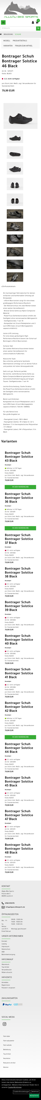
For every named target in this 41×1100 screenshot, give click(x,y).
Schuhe (18, 34)
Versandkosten (7, 970)
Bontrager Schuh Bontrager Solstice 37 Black (19, 539)
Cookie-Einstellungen (21, 1092)
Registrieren (6, 985)
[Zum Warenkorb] (37, 23)
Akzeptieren (34, 1096)
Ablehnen (35, 1092)
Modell (6, 41)
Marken (5, 1067)
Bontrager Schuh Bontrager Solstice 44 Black (19, 748)
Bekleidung (8, 34)
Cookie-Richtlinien (15, 1088)
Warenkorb (5, 964)
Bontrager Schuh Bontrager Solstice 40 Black (19, 640)
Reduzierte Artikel (9, 1063)
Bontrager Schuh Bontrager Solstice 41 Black (19, 673)
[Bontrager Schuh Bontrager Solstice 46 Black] (20, 116)
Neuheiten (6, 1058)
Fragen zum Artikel (23, 46)
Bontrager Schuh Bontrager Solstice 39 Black (19, 606)
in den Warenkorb (20, 487)
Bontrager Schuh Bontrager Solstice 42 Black (19, 707)
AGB (3, 952)
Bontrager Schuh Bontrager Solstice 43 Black (19, 457)
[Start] (1, 34)
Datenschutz (6, 949)
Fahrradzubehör (8, 1041)
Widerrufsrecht (7, 972)
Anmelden (5, 982)
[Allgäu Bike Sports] (20, 9)
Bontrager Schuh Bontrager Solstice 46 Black (19, 62)
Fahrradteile (7, 1045)
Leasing (4, 944)
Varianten (7, 46)
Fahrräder (6, 1036)
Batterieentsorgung (8, 954)
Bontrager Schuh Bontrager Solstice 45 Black (19, 782)
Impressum (5, 947)
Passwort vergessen (8, 988)
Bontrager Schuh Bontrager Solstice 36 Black (19, 498)
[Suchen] (38, 28)
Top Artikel (5, 967)
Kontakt (4, 941)
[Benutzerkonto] (33, 23)
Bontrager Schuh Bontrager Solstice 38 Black (19, 573)
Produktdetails (20, 41)
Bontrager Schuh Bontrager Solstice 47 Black (19, 815)
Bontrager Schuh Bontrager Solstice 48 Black (19, 849)
